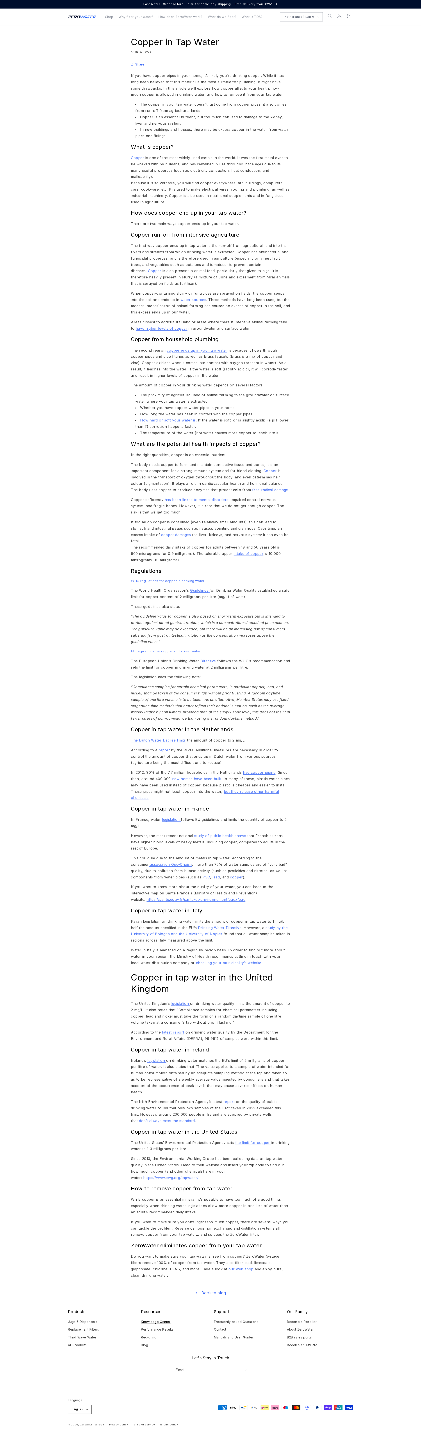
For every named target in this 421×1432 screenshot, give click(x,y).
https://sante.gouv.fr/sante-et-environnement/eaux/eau (195, 899)
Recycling (148, 1337)
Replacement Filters (83, 1329)
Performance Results (157, 1329)
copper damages (176, 535)
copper (236, 877)
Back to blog (213, 1292)
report (164, 750)
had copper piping (259, 772)
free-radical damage (270, 490)
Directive (208, 661)
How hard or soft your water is (168, 420)
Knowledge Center (156, 1322)
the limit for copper (252, 1142)
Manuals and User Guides (234, 1337)
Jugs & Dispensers (82, 1322)
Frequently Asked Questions (236, 1322)
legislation (171, 819)
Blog (144, 1345)
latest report (173, 1032)
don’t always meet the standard (167, 1121)
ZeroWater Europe (92, 1424)
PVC (206, 877)
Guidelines (199, 590)
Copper (137, 158)
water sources (193, 299)
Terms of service (143, 1424)
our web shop (240, 1269)
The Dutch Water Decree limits (158, 740)
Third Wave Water (82, 1337)
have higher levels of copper (161, 328)
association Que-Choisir (171, 864)
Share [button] (139, 64)
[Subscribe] (245, 1370)
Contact (220, 1329)
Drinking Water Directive (219, 928)
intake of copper (249, 553)
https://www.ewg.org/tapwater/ (170, 1177)
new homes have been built (196, 779)
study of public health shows (220, 836)
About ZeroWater (300, 1329)
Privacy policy (118, 1424)
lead (216, 877)
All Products (77, 1345)
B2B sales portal (299, 1337)
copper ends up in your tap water (197, 350)
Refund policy (168, 1424)
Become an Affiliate (302, 1345)
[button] (330, 16)
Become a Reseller (302, 1322)
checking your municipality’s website (228, 963)
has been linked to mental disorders (196, 499)
